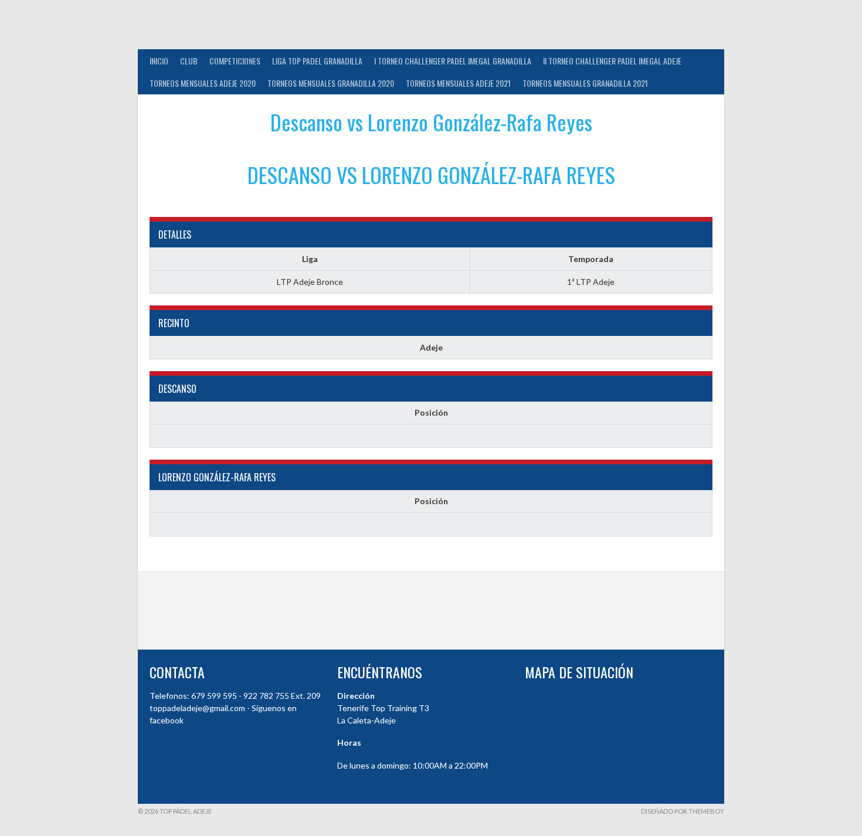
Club (189, 61)
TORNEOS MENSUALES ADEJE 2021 (458, 83)
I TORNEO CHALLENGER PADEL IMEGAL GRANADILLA (452, 61)
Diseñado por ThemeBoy (682, 811)
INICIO (159, 61)
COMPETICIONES (234, 61)
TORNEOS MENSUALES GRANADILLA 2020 (330, 83)
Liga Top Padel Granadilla (317, 61)
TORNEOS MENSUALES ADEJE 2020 (203, 83)
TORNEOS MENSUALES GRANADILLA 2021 (585, 83)
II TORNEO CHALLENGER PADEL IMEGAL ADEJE (612, 61)
